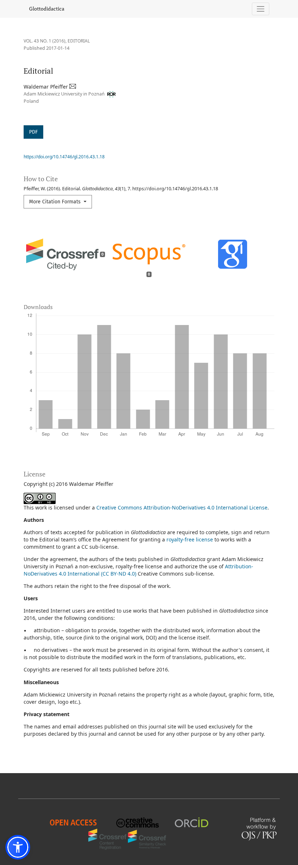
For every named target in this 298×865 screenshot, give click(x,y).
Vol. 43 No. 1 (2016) (44, 41)
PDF (33, 132)
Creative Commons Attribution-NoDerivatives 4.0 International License (181, 507)
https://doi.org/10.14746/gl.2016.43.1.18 (64, 157)
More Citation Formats (55, 202)
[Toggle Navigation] (261, 9)
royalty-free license (189, 539)
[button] (17, 847)
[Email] (73, 86)
